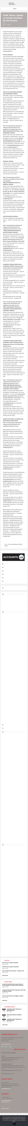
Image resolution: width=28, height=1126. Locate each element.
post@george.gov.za (13, 147)
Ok (14, 1123)
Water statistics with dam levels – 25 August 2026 (13, 970)
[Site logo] (14, 4)
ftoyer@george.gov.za (8, 445)
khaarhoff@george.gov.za (9, 499)
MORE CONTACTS (5, 1108)
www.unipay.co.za (5, 1102)
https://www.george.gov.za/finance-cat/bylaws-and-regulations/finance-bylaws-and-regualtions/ (13, 179)
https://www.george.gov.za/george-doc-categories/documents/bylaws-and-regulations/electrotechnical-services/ (12, 227)
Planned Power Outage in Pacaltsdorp (10, 966)
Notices (8, 24)
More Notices (5, 975)
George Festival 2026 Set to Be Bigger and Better (12, 996)
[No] (26, 1120)
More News (4, 1000)
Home (4, 24)
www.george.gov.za (7, 51)
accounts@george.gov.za (6, 1100)
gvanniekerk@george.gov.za (14, 145)
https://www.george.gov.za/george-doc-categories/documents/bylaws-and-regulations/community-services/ (12, 303)
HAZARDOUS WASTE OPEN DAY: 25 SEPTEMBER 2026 (14, 1010)
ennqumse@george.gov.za (9, 246)
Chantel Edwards (14, 544)
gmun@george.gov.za (6, 1044)
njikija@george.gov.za (8, 248)
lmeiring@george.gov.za (9, 403)
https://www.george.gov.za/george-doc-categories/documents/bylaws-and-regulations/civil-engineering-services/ (12, 127)
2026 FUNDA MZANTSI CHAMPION (14, 1014)
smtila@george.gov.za (8, 325)
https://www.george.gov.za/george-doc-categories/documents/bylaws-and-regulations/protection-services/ (12, 381)
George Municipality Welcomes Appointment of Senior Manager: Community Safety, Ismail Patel (12, 985)
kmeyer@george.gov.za (8, 479)
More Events (5, 1024)
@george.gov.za (11, 197)
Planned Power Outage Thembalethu (10, 962)
